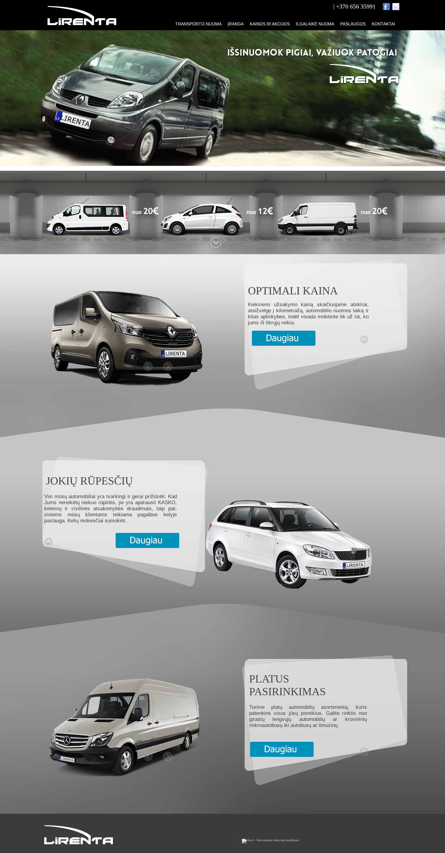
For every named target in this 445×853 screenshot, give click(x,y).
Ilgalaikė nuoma (315, 23)
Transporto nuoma (198, 23)
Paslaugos (353, 23)
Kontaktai (383, 23)
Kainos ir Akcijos (270, 23)
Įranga (236, 23)
